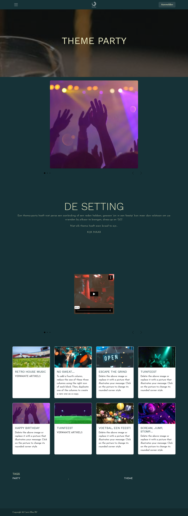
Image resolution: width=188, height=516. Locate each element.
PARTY (16, 478)
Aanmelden (167, 5)
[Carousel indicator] (44, 173)
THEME (128, 478)
